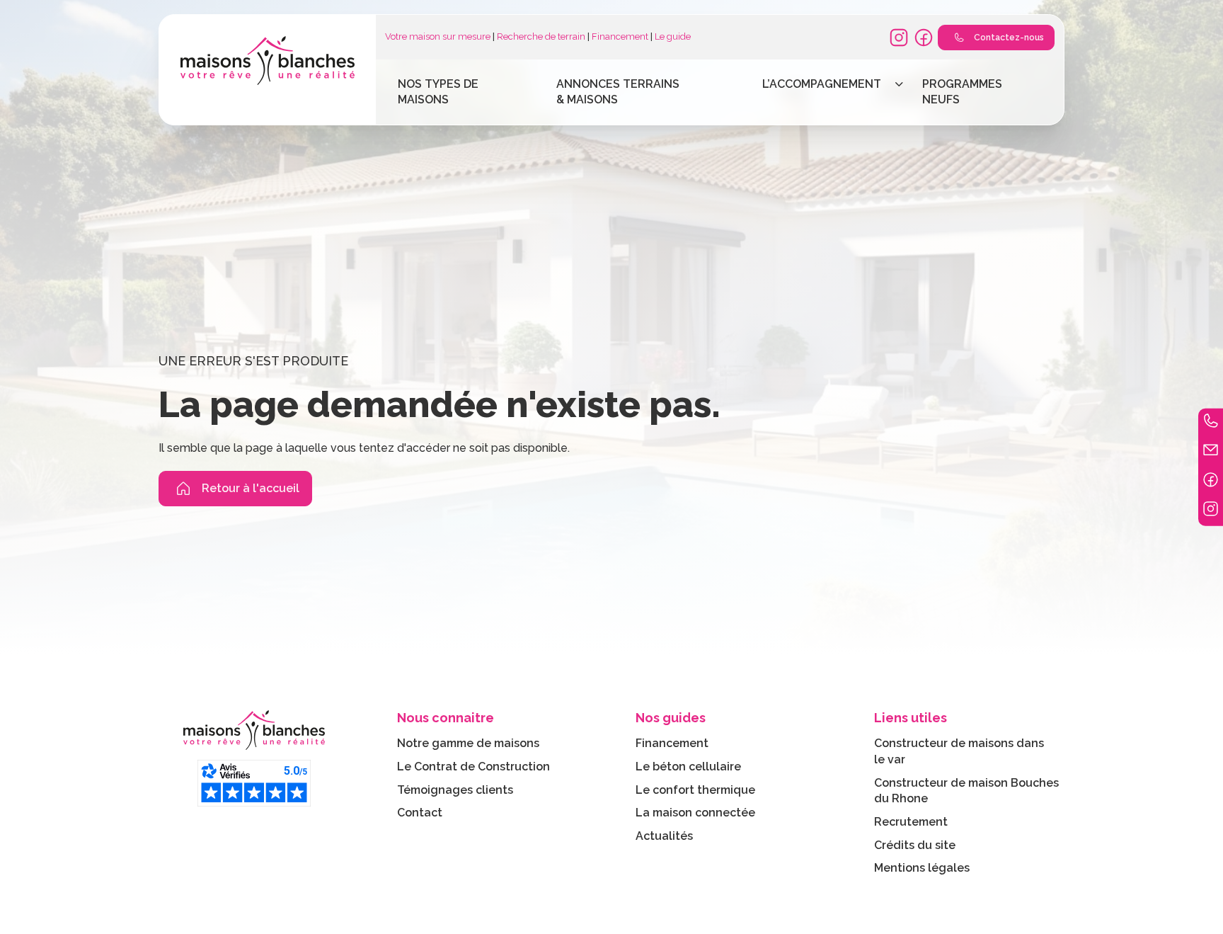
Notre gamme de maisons (468, 743)
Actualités (664, 836)
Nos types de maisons (438, 92)
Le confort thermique (695, 790)
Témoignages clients (455, 790)
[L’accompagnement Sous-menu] (899, 84)
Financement (620, 36)
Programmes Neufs (962, 92)
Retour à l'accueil (250, 488)
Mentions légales (922, 868)
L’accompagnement (821, 84)
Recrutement (911, 821)
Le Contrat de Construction (473, 766)
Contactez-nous (1009, 37)
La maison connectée (695, 812)
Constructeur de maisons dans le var (959, 751)
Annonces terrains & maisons (617, 92)
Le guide (673, 36)
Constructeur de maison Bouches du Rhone (966, 791)
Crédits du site (914, 845)
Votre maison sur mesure (437, 36)
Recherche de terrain (541, 36)
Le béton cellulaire (688, 766)
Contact (419, 812)
